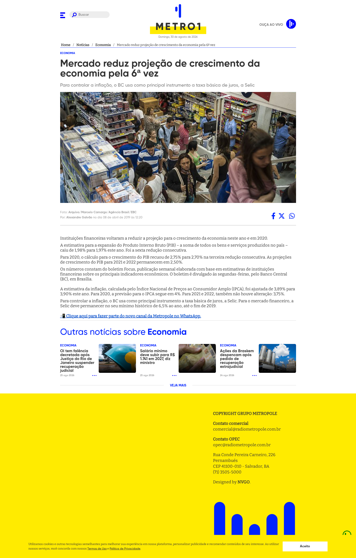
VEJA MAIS (178, 385)
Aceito (305, 546)
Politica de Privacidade (125, 548)
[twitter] (282, 216)
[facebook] (273, 216)
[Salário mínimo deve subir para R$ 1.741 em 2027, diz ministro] (197, 358)
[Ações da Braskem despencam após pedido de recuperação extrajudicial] (277, 358)
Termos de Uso (97, 548)
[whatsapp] (292, 216)
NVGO (244, 481)
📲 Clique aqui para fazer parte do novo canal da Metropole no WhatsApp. (130, 315)
